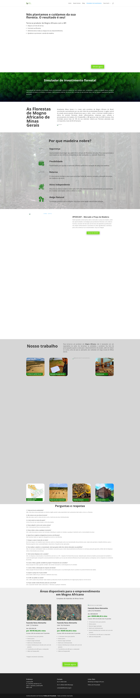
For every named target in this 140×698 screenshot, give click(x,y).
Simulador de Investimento (94, 3)
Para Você (106, 3)
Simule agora (98, 67)
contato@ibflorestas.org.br (64, 688)
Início (69, 3)
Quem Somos (77, 3)
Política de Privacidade (94, 685)
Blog (83, 3)
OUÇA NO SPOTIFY (93, 233)
